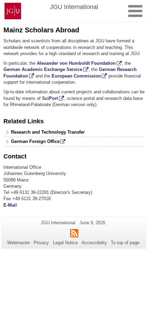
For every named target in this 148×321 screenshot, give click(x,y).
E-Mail (10, 205)
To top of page (125, 242)
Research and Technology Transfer (48, 132)
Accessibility (94, 242)
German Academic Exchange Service (42, 69)
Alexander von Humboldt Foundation (76, 63)
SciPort (50, 98)
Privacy (41, 242)
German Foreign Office (35, 141)
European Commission (76, 76)
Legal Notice (65, 242)
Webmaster (18, 242)
